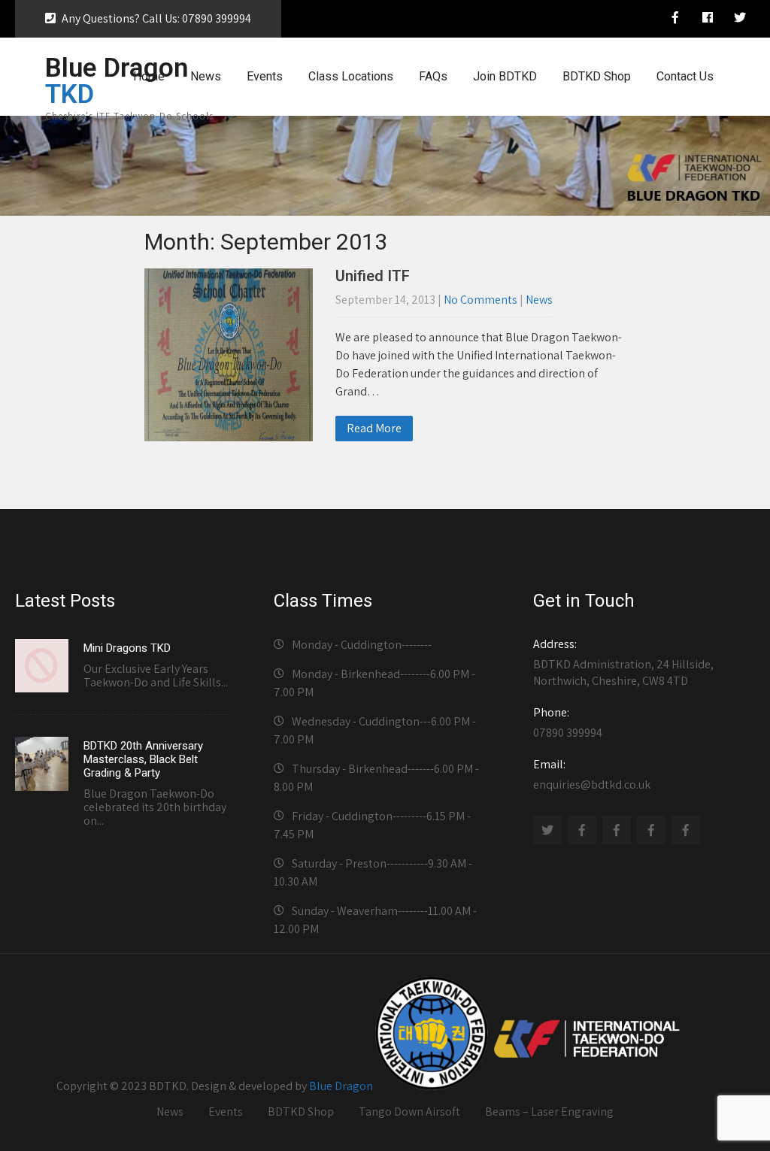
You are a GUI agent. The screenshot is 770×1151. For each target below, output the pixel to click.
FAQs (433, 76)
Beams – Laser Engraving (549, 1111)
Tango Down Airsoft (409, 1111)
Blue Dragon (341, 1086)
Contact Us (685, 76)
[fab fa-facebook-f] (675, 19)
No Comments (480, 299)
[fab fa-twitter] (740, 19)
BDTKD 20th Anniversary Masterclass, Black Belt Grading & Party (143, 759)
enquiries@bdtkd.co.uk (591, 774)
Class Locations (350, 76)
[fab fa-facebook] (708, 19)
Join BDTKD (505, 76)
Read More (374, 428)
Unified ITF (372, 276)
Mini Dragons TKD (127, 648)
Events (265, 76)
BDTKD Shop (596, 76)
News (205, 76)
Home (149, 76)
